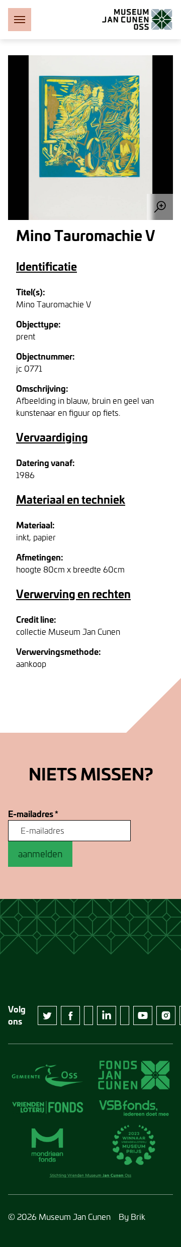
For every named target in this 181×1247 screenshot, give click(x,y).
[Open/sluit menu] (19, 19)
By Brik (132, 1216)
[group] (90, 137)
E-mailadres (33, 814)
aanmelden (40, 854)
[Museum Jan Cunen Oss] (137, 19)
